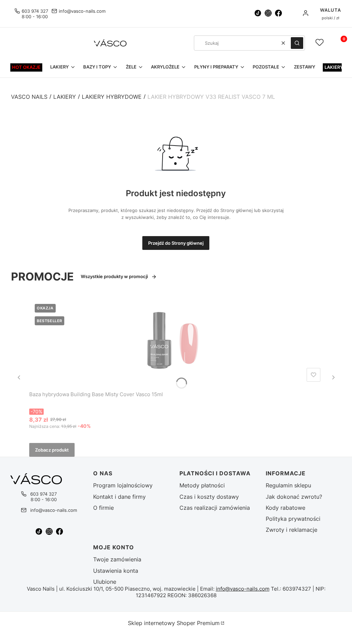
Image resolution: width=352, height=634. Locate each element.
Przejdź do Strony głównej (176, 243)
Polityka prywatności (293, 518)
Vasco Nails (29, 96)
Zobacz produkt (52, 450)
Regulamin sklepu (288, 485)
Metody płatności (202, 485)
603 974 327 (35, 11)
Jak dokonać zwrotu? (294, 496)
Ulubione (104, 581)
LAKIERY (64, 96)
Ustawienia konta (115, 570)
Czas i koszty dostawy (209, 496)
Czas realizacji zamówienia (214, 507)
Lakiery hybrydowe (112, 96)
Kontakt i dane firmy (119, 496)
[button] (297, 43)
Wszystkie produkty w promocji (114, 276)
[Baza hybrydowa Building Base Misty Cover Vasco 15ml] (176, 341)
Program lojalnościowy (123, 485)
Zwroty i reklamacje (291, 529)
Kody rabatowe (285, 507)
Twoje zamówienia (117, 559)
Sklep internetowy (174, 623)
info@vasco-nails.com (82, 11)
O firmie (103, 507)
